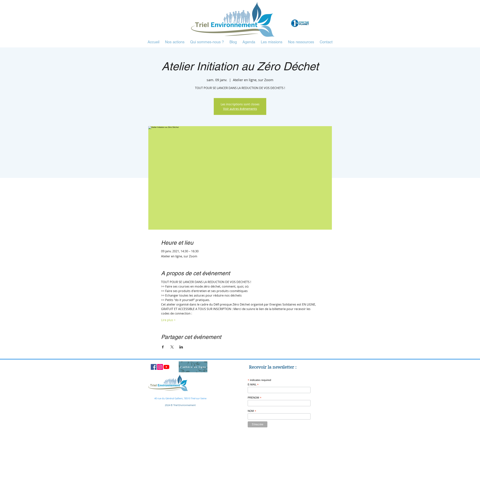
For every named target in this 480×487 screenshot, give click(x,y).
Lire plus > (168, 320)
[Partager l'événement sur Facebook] (163, 346)
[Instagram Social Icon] (160, 367)
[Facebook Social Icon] (154, 367)
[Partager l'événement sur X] (172, 346)
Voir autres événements (240, 109)
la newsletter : (282, 367)
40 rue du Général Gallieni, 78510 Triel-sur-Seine (180, 398)
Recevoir (258, 367)
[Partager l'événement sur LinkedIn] (181, 346)
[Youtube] (166, 367)
